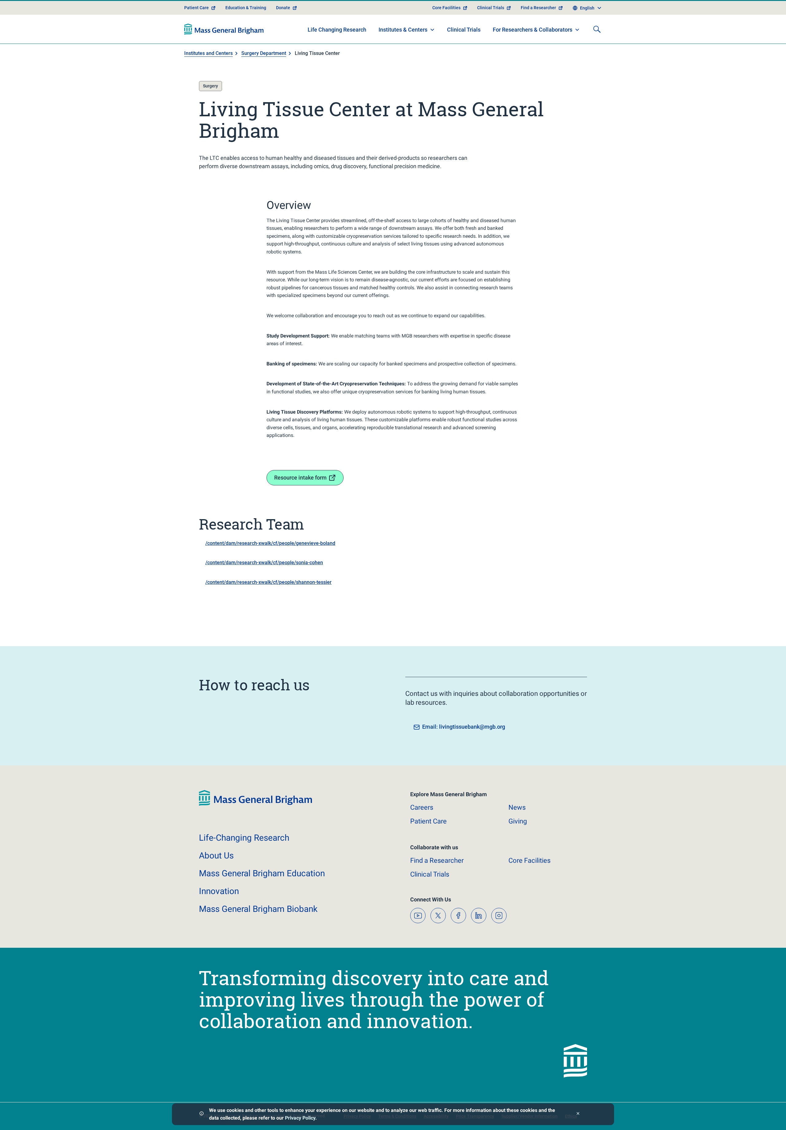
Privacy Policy (300, 1118)
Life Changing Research (337, 29)
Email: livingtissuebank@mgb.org (463, 726)
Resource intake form (300, 477)
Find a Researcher (538, 7)
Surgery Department (263, 53)
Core (529, 860)
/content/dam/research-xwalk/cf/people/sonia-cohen (264, 562)
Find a (437, 860)
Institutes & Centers (403, 29)
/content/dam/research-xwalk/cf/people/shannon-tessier (268, 582)
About (216, 855)
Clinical (429, 874)
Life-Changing (244, 838)
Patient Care (196, 7)
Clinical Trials (490, 7)
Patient (428, 821)
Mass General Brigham (262, 873)
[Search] (597, 29)
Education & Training (245, 7)
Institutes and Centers (208, 53)
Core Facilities (446, 7)
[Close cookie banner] (578, 1114)
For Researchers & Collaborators (532, 29)
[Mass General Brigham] (224, 29)
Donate (283, 7)
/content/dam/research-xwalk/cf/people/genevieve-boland (270, 543)
